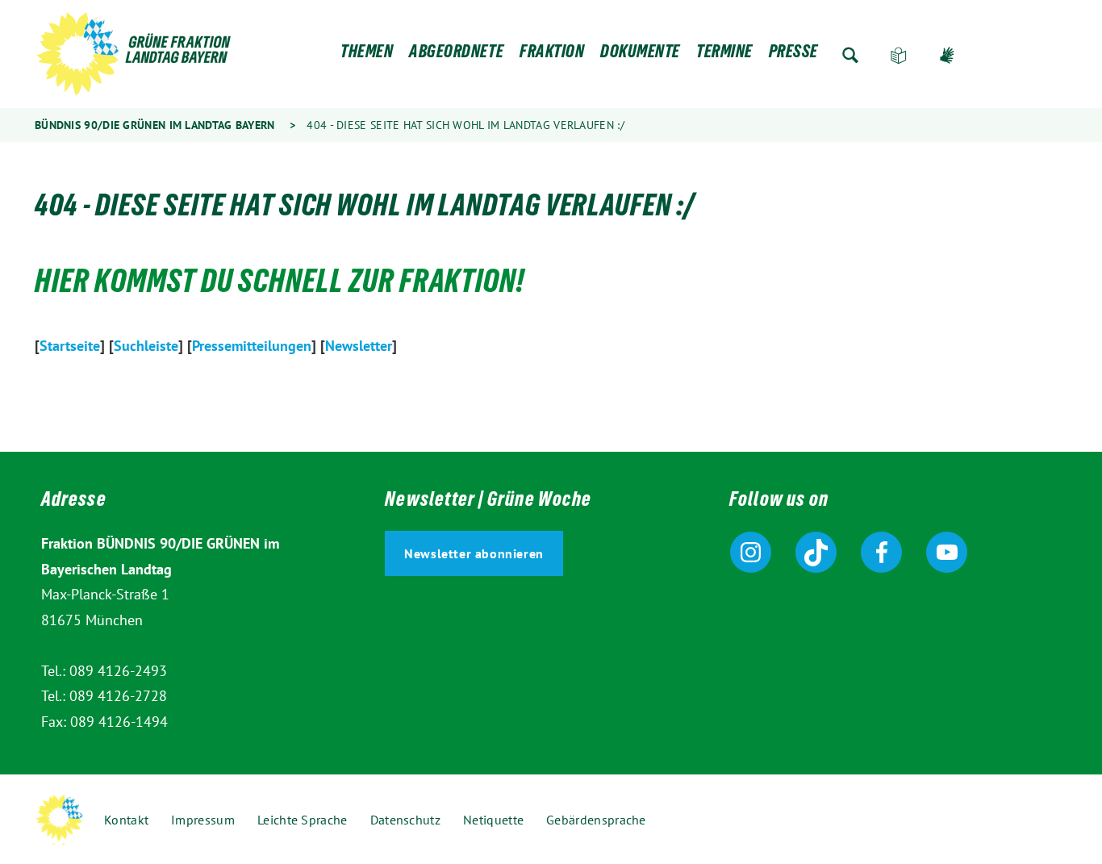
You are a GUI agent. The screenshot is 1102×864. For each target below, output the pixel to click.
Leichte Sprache (899, 55)
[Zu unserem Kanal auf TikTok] (816, 552)
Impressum (203, 820)
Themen (366, 55)
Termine (724, 55)
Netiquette (493, 820)
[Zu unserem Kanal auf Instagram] (750, 552)
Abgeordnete (456, 55)
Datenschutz (405, 820)
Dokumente (640, 55)
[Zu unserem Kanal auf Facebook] (881, 552)
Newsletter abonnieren (474, 553)
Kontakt (126, 820)
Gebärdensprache (947, 55)
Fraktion (552, 55)
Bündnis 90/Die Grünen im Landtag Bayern (155, 125)
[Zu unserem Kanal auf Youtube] (946, 552)
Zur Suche (850, 55)
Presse (793, 55)
